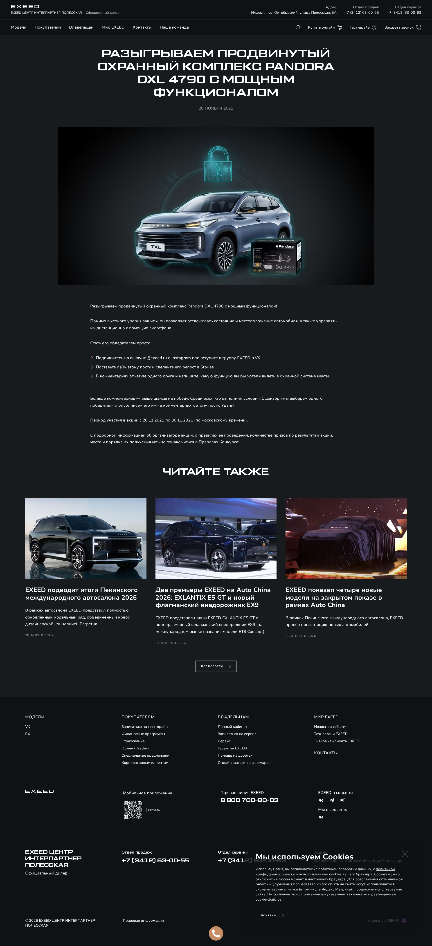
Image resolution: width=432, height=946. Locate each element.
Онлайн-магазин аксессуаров (244, 762)
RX (27, 734)
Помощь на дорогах (235, 755)
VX (27, 727)
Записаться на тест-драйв (145, 727)
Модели (19, 27)
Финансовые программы (143, 734)
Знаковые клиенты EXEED (337, 741)
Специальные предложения (146, 755)
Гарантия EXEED (232, 748)
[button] (405, 854)
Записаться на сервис (237, 734)
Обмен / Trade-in (136, 748)
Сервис (224, 741)
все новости (212, 666)
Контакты (142, 27)
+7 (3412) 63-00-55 (362, 12)
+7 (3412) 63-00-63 (404, 12)
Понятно (268, 915)
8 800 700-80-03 (249, 800)
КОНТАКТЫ (326, 753)
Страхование (133, 741)
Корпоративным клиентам (145, 762)
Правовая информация (143, 920)
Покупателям (48, 27)
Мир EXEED (113, 27)
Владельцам (81, 27)
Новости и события (330, 727)
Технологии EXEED (331, 734)
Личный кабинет (232, 727)
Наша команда (174, 27)
